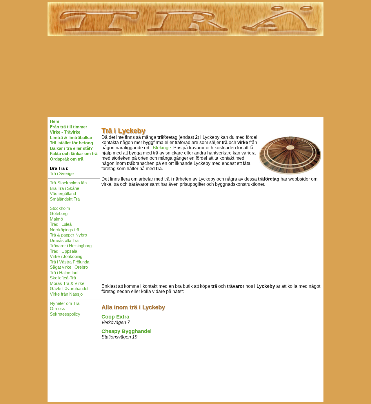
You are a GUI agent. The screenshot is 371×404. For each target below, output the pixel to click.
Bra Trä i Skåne (64, 188)
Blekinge (162, 147)
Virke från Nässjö (66, 294)
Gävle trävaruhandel (69, 288)
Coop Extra (115, 317)
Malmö (56, 218)
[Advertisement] (185, 76)
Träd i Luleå (61, 224)
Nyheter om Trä (64, 303)
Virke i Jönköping (66, 256)
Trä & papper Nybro (68, 234)
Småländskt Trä (65, 198)
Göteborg (59, 213)
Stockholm (60, 208)
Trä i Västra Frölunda (69, 261)
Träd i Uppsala (63, 251)
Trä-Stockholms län (68, 182)
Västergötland (63, 193)
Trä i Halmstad (63, 272)
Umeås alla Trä (64, 240)
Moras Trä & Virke (67, 283)
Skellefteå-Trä (63, 277)
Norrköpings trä (64, 229)
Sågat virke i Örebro (69, 267)
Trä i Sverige (62, 173)
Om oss (57, 308)
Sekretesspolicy (65, 314)
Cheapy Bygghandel (126, 331)
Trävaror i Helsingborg (71, 245)
